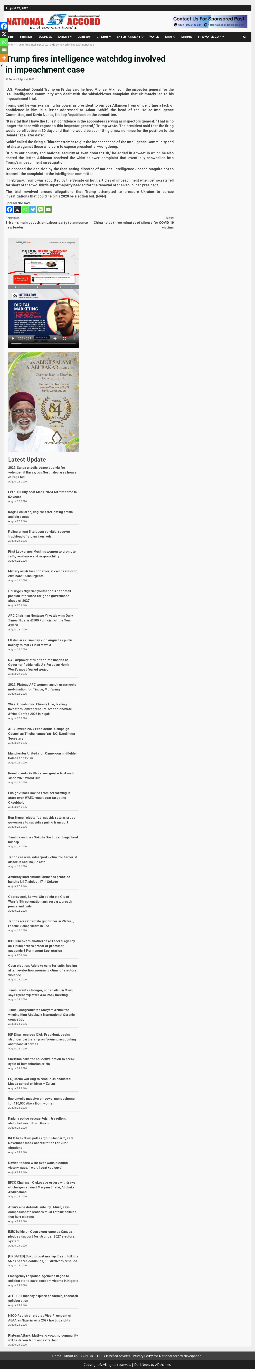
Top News (26, 36)
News (168, 36)
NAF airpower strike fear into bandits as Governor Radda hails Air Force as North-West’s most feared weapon (39, 664)
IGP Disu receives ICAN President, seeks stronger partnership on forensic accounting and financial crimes (42, 1039)
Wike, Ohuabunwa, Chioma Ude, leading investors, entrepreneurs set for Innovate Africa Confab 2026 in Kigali (40, 709)
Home (10, 36)
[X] (17, 209)
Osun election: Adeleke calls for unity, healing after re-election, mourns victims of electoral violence (42, 970)
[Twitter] (32, 209)
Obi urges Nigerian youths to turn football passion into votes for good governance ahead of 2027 (39, 596)
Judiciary (84, 36)
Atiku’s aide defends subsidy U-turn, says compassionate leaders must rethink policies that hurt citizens (42, 1212)
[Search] (244, 37)
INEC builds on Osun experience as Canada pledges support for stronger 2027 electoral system (41, 1236)
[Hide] (1, 65)
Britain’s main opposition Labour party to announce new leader (47, 222)
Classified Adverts (117, 1356)
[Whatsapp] (25, 209)
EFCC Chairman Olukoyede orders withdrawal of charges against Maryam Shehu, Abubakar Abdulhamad (42, 1187)
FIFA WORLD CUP (209, 36)
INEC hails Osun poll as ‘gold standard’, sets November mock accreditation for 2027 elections (41, 1143)
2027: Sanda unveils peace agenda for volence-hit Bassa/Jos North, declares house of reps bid (42, 472)
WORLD (154, 36)
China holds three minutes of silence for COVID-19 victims (134, 222)
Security (186, 36)
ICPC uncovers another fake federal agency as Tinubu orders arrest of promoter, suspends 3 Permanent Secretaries (41, 946)
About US (71, 1356)
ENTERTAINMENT (128, 36)
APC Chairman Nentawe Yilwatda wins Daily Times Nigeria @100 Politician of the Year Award (40, 620)
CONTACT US (91, 1356)
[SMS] (40, 209)
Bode (12, 79)
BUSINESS (45, 36)
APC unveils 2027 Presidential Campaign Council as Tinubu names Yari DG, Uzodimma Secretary (41, 733)
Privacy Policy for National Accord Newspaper (167, 1356)
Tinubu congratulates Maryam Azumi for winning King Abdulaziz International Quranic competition (41, 1014)
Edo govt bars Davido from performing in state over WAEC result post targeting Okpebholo (39, 797)
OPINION (102, 36)
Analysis (63, 36)
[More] (4, 58)
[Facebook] (9, 209)
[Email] (48, 209)
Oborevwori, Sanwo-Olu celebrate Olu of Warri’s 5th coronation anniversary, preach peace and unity (40, 901)
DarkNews (142, 1364)
